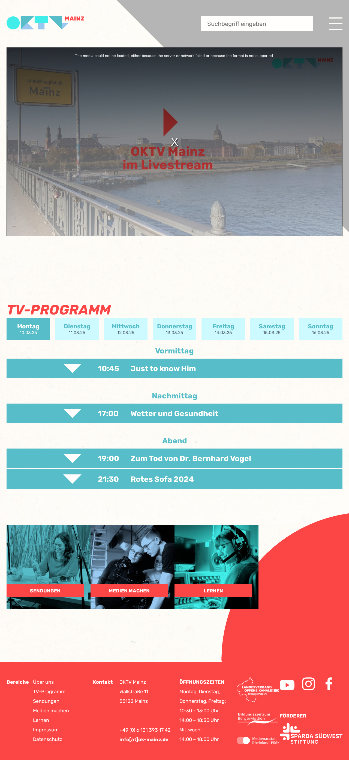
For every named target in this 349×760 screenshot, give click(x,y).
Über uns (43, 682)
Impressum (46, 730)
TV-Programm (49, 692)
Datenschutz (47, 739)
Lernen (41, 720)
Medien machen (51, 711)
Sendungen (46, 701)
